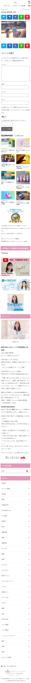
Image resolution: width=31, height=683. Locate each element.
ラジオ (4, 586)
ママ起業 (4, 516)
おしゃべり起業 (6, 657)
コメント (4, 64)
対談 (3, 652)
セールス (4, 548)
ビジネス (4, 564)
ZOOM (4, 494)
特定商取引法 (19, 673)
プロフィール (7, 5)
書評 (3, 641)
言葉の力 (4, 592)
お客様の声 (5, 505)
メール (3, 92)
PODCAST (5, 619)
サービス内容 (22, 5)
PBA (3, 526)
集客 (3, 537)
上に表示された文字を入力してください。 (14, 120)
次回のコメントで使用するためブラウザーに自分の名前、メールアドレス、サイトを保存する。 (15, 110)
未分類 (4, 483)
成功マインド (6, 575)
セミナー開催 (6, 488)
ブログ (4, 603)
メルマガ (14, 5)
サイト (3, 99)
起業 (3, 559)
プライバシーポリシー (15, 675)
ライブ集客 (5, 624)
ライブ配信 (5, 630)
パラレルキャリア (7, 581)
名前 (3, 84)
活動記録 (4, 532)
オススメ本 (5, 597)
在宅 (3, 614)
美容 (3, 646)
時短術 (4, 521)
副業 (3, 608)
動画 (3, 554)
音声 (3, 499)
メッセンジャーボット (8, 635)
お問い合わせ (11, 673)
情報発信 (4, 543)
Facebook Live (6, 510)
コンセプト (5, 570)
